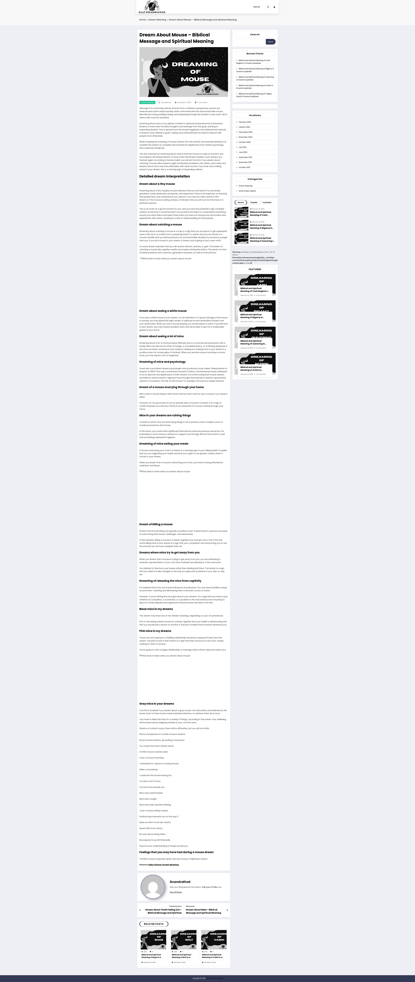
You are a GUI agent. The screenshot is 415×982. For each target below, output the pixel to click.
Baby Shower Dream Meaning (163, 864)
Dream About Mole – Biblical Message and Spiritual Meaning (203, 911)
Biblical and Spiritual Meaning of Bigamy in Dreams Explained (255, 70)
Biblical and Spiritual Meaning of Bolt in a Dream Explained (181, 956)
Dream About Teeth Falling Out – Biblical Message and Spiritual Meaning (163, 911)
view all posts (176, 892)
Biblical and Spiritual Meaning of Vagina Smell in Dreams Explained (254, 95)
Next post (190, 906)
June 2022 (243, 152)
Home (256, 6)
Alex (145, 952)
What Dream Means (247, 191)
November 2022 (245, 137)
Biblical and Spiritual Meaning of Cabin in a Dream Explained (212, 956)
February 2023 (245, 122)
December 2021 (245, 157)
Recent (241, 202)
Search (255, 34)
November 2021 (245, 162)
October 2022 (245, 142)
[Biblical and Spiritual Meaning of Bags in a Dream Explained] (153, 939)
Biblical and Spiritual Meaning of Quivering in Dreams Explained (255, 78)
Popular (254, 202)
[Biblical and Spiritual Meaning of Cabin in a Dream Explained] (214, 939)
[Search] (268, 7)
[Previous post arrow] (140, 910)
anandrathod (166, 102)
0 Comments (202, 102)
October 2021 (244, 167)
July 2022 (243, 147)
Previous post (175, 906)
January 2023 (244, 127)
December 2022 (245, 132)
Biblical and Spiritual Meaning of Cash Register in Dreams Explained (253, 61)
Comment (267, 202)
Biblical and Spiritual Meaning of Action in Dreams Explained (254, 86)
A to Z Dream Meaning (214, 978)
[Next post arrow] (227, 910)
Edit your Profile (209, 887)
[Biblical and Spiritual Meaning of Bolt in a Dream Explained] (183, 939)
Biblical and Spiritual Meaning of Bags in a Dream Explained (151, 956)
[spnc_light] (274, 7)
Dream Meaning (147, 102)
